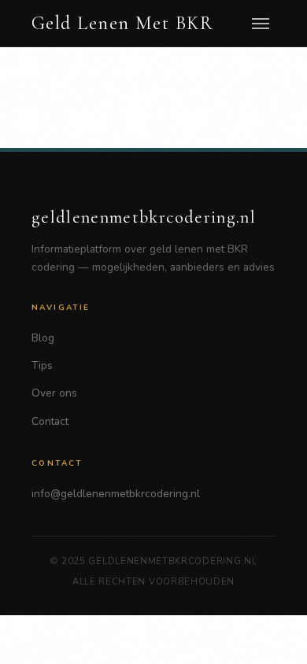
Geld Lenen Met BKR (122, 23)
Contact (49, 421)
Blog (42, 337)
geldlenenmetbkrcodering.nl (143, 216)
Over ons (54, 392)
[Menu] (261, 23)
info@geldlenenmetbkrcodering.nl (115, 493)
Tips (42, 365)
